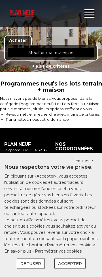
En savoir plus (18, 251)
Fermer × (84, 160)
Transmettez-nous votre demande (37, 119)
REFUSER (30, 263)
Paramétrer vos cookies (58, 251)
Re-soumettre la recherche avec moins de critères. (53, 114)
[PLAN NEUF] (22, 13)
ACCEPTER (70, 263)
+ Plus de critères (51, 66)
